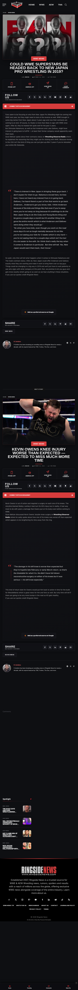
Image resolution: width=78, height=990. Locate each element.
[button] (66, 4)
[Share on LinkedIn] (55, 324)
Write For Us (21, 905)
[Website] (67, 343)
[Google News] (40, 97)
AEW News (6, 818)
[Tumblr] (42, 899)
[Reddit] (71, 97)
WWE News (11, 12)
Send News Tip (8, 905)
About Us (45, 905)
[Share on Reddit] (65, 324)
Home (32, 5)
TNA (60, 5)
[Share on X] (50, 324)
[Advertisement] (39, 290)
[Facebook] (29, 97)
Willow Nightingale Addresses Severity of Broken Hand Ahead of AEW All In (11, 822)
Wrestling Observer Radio (55, 137)
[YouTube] (55, 97)
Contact (54, 905)
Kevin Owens (9, 654)
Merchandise (34, 905)
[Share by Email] (71, 324)
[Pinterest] (50, 97)
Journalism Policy (67, 905)
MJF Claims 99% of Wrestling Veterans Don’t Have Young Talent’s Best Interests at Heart (11, 835)
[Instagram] (60, 97)
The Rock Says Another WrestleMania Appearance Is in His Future (10, 810)
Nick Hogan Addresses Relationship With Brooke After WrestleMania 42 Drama (10, 847)
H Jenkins (26, 77)
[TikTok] (62, 899)
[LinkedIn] (45, 97)
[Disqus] (39, 743)
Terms (46, 909)
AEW (51, 5)
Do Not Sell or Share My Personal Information (39, 920)
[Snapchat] (65, 97)
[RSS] (69, 899)
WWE (42, 5)
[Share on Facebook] (45, 324)
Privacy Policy (35, 909)
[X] (35, 97)
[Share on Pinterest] (60, 324)
